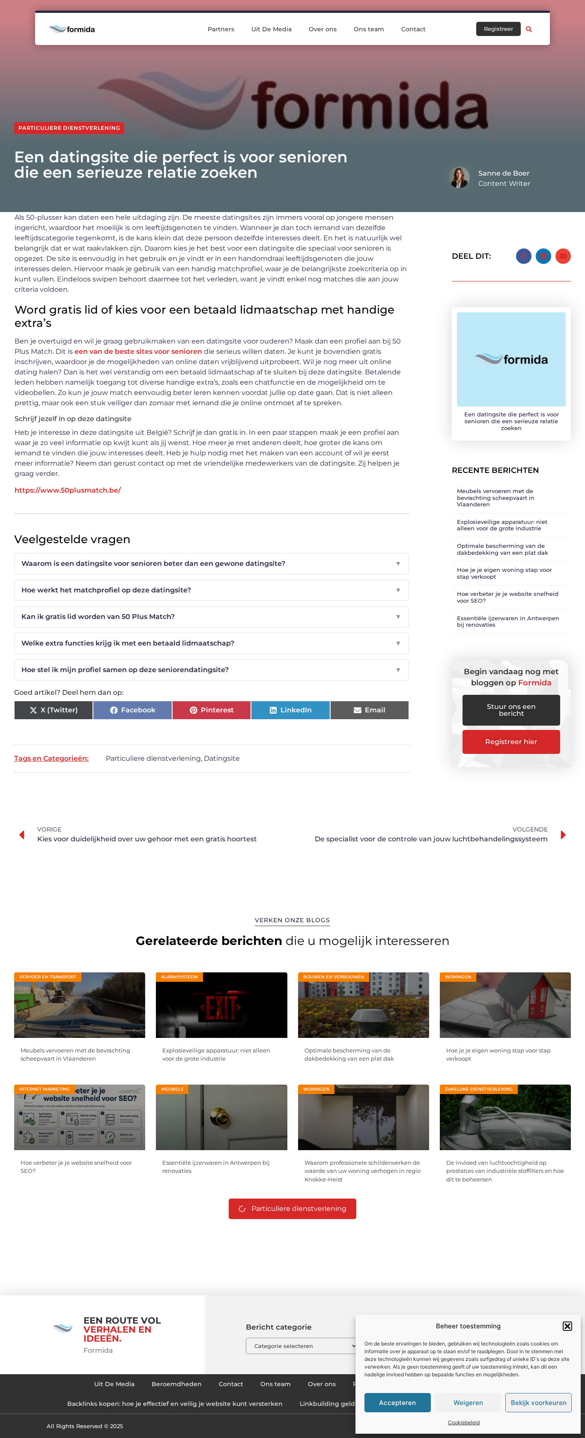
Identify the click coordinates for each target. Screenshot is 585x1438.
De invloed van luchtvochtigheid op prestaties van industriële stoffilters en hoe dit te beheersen (505, 1171)
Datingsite (222, 758)
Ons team (369, 29)
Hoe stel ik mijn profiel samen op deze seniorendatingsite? (211, 670)
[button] (567, 1326)
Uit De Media (271, 29)
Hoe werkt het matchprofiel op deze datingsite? (211, 590)
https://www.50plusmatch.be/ (68, 490)
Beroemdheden (177, 1384)
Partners (221, 29)
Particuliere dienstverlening (69, 128)
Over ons (323, 29)
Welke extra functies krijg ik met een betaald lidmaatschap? (211, 643)
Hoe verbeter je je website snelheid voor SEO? (507, 597)
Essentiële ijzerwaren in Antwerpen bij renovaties (508, 621)
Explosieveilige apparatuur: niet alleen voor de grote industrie (502, 525)
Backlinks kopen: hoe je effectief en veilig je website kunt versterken (175, 1404)
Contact (413, 29)
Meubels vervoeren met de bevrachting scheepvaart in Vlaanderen (495, 497)
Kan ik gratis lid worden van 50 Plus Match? (211, 617)
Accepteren (397, 1403)
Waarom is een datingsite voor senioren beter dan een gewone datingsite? (211, 563)
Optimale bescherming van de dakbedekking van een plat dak (502, 549)
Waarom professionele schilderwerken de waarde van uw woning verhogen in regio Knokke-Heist (362, 1171)
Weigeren (468, 1403)
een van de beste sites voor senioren (138, 351)
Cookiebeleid (464, 1422)
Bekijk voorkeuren (539, 1403)
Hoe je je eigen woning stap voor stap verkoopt (504, 573)
